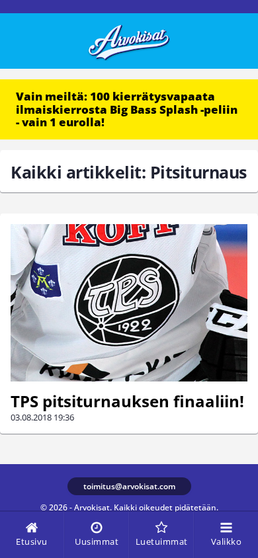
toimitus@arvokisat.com (129, 486)
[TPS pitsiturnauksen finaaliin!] (129, 303)
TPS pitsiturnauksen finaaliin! (127, 401)
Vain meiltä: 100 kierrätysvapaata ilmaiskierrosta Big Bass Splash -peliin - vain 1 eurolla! (126, 109)
